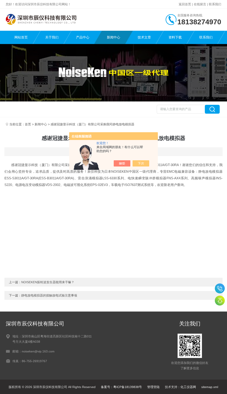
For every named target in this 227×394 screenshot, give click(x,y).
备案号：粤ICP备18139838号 (121, 387)
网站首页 (21, 37)
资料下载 (175, 37)
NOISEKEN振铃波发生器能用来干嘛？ (47, 282)
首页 (28, 124)
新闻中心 (113, 37)
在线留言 (200, 4)
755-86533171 (220, 288)
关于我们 (52, 37)
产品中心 (82, 37)
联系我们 (215, 4)
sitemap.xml (209, 387)
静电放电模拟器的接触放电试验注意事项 (49, 295)
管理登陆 (153, 387)
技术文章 (144, 37)
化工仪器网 (188, 387)
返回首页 (185, 4)
